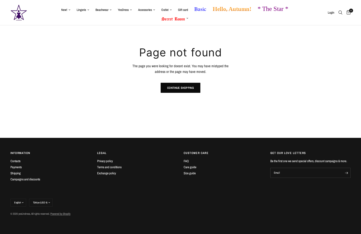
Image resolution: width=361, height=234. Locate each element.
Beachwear (101, 10)
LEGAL (102, 152)
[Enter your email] (346, 173)
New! (64, 10)
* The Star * (273, 8)
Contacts (15, 161)
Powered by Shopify (60, 214)
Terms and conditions (109, 167)
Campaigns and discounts (25, 179)
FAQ (186, 161)
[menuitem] (66, 9)
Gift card (183, 10)
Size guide (190, 173)
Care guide (190, 167)
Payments (16, 167)
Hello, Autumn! (232, 9)
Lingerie (81, 10)
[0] (347, 12)
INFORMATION (20, 152)
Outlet (165, 10)
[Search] (340, 12)
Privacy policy (105, 161)
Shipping (15, 173)
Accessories (145, 10)
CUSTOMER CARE (196, 152)
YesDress (123, 10)
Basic (200, 8)
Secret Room (173, 18)
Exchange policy (106, 173)
